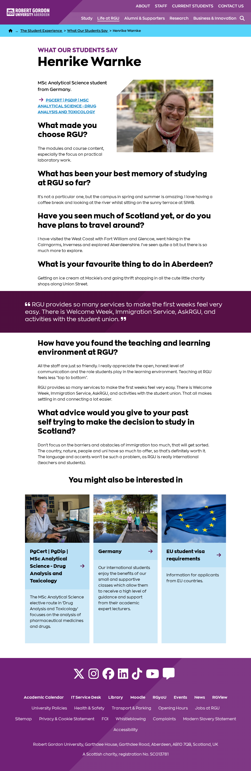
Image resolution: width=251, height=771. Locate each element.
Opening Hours (173, 708)
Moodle (137, 697)
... (17, 30)
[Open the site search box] (242, 18)
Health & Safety (89, 708)
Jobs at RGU (207, 708)
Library (115, 697)
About (143, 6)
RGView (219, 697)
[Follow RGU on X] (79, 677)
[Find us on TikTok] (137, 677)
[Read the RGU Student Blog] (169, 677)
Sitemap (23, 719)
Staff (161, 6)
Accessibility (125, 730)
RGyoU (159, 697)
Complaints (164, 719)
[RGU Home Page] (10, 31)
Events (180, 697)
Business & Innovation (214, 18)
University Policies (49, 708)
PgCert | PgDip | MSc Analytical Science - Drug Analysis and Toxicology (67, 106)
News (199, 697)
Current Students (192, 6)
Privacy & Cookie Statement (66, 719)
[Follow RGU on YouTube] (152, 677)
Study (86, 18)
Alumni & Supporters (144, 18)
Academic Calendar (44, 697)
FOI (105, 719)
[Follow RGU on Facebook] (108, 677)
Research (179, 18)
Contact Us (231, 6)
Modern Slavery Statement (209, 719)
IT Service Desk (86, 697)
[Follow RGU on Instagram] (93, 677)
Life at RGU (108, 18)
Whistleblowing (131, 719)
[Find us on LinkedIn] (123, 677)
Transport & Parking (131, 708)
